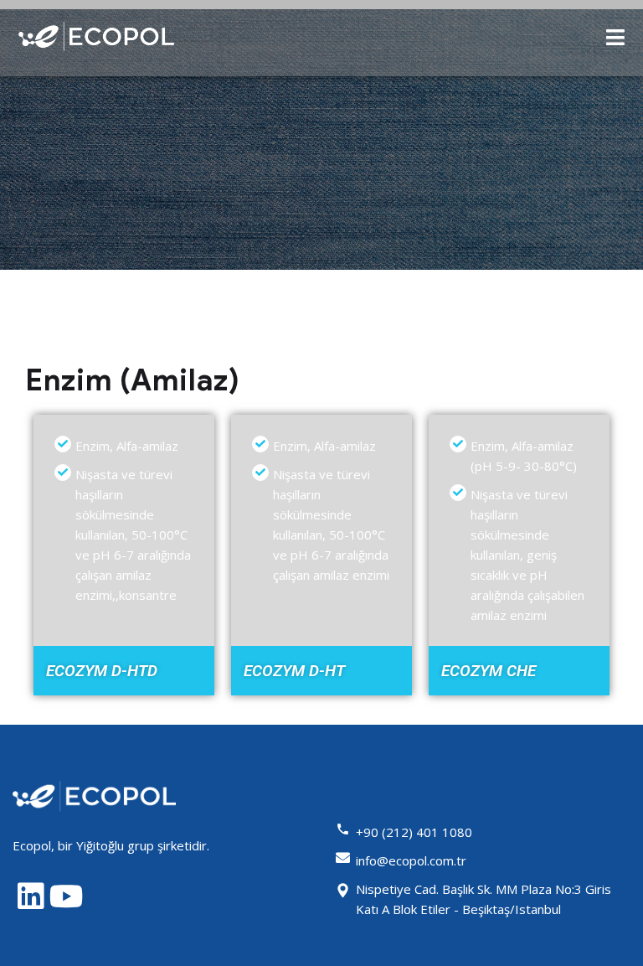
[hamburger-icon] (616, 37)
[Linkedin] (31, 897)
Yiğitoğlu (100, 845)
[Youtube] (67, 897)
